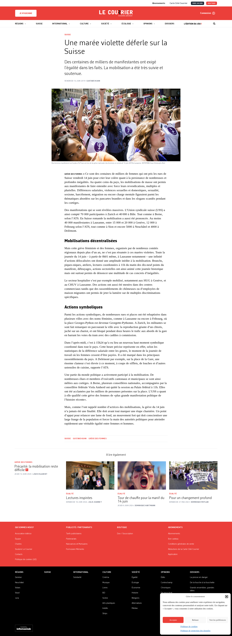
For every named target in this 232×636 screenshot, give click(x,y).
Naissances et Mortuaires (77, 544)
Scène (105, 598)
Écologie (135, 583)
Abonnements (174, 534)
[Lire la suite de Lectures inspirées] (90, 475)
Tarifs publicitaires (73, 534)
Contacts (18, 554)
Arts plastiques (108, 603)
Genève (18, 577)
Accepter (173, 620)
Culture (106, 572)
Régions (19, 572)
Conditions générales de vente (181, 544)
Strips (104, 613)
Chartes (18, 544)
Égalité (70, 494)
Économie (136, 588)
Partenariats (71, 539)
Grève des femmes (97, 439)
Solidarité (77, 577)
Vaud (17, 593)
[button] (226, 596)
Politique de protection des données (195, 631)
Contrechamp (166, 583)
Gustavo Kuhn (79, 439)
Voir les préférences (217, 620)
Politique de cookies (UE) (26, 559)
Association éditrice (23, 534)
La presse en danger (199, 577)
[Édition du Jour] (193, 22)
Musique (106, 583)
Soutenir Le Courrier (23, 549)
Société (136, 572)
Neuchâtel (19, 583)
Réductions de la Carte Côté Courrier (183, 549)
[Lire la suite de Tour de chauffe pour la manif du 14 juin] (142, 475)
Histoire (135, 593)
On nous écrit (166, 593)
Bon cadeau (173, 539)
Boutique (122, 527)
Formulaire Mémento (75, 549)
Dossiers (194, 572)
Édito (163, 577)
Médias (135, 608)
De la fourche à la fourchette (202, 583)
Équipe (18, 539)
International (80, 572)
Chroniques (166, 588)
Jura (17, 598)
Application (172, 554)
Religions (135, 598)
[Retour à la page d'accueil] (116, 13)
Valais (17, 588)
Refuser (195, 620)
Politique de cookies (188, 626)
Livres (105, 588)
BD (103, 593)
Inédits (105, 608)
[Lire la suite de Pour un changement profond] (193, 475)
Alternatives (137, 603)
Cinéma (105, 577)
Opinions (165, 572)
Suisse (67, 35)
